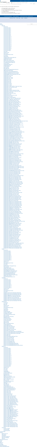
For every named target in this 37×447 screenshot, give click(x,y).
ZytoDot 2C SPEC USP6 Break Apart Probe (11, 426)
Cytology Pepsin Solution (8, 58)
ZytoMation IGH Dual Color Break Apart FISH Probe (12, 296)
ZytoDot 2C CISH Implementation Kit (10, 388)
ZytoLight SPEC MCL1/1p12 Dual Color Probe (11, 187)
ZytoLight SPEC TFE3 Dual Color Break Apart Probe (12, 234)
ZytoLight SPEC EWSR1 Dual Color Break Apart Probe (12, 155)
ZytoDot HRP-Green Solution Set (9, 326)
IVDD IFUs (3, 438)
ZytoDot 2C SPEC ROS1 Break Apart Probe (11, 424)
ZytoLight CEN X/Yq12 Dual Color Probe (10, 95)
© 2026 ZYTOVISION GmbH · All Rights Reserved (26, 16)
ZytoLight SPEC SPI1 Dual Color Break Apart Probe (12, 225)
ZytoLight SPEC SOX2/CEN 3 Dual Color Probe (11, 226)
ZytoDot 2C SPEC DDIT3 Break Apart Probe (11, 404)
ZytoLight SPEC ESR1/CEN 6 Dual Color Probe (11, 152)
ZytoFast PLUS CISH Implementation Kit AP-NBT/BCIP (12, 331)
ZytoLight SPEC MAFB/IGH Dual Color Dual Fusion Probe (13, 182)
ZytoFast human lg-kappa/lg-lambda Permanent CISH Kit (13, 345)
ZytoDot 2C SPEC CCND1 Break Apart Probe (11, 401)
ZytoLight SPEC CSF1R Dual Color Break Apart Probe (12, 134)
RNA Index (5, 304)
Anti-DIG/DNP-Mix (7, 372)
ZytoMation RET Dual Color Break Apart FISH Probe (12, 299)
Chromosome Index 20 (7, 46)
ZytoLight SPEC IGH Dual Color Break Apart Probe (12, 172)
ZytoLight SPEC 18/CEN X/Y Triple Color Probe (11, 90)
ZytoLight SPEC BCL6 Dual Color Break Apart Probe (12, 115)
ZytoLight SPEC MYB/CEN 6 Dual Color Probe (11, 191)
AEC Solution (6, 310)
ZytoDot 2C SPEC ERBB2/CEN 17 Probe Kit (11, 409)
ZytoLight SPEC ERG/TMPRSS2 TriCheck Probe (11, 151)
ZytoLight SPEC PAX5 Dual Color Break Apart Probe (12, 206)
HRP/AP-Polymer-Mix (7, 378)
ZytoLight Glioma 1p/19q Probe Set (9, 97)
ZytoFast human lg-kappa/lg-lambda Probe (11, 343)
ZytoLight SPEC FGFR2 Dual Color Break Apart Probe (12, 159)
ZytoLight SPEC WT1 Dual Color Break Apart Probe (12, 246)
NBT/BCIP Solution (7, 317)
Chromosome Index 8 (7, 34)
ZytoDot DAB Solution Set (8, 325)
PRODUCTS (14, 2)
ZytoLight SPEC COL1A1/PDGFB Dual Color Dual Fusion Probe (14, 131)
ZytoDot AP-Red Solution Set (8, 386)
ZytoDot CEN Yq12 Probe (8, 394)
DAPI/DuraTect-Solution (8, 59)
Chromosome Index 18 (7, 44)
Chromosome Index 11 (7, 37)
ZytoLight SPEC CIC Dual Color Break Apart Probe (12, 128)
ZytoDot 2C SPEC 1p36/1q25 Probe (9, 396)
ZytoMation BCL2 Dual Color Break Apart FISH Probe (12, 293)
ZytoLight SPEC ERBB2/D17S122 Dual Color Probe (12, 148)
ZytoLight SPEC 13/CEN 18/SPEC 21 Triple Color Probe (13, 86)
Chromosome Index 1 (7, 27)
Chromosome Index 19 (7, 45)
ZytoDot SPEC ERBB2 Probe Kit (9, 408)
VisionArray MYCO (7, 428)
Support (1, 432)
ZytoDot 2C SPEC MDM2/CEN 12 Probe (10, 416)
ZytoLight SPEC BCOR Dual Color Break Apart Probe (12, 113)
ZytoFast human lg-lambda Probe (9, 342)
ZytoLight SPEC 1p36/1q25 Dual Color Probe (11, 100)
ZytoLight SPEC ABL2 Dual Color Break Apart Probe (12, 104)
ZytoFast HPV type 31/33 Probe (9, 340)
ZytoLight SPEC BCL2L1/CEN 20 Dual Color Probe (12, 112)
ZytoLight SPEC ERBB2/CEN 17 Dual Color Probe (12, 145)
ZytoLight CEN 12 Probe (8, 85)
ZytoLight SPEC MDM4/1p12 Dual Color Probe (11, 188)
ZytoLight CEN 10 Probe (8, 83)
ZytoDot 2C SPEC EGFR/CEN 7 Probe (10, 406)
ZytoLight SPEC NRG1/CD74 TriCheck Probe (11, 200)
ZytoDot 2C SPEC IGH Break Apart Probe (10, 414)
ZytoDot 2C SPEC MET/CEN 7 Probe (9, 418)
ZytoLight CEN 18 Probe (8, 89)
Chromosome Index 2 (7, 28)
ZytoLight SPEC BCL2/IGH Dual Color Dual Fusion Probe (13, 111)
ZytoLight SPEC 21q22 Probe (8, 92)
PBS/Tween (5, 382)
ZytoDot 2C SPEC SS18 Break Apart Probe (11, 425)
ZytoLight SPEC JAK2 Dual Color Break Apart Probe (12, 176)
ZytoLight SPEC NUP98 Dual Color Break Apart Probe (12, 203)
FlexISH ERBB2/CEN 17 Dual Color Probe (10, 270)
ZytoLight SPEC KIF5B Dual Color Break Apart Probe (12, 178)
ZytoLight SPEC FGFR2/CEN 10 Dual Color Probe (12, 162)
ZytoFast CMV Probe (7, 334)
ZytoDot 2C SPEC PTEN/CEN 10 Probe (10, 422)
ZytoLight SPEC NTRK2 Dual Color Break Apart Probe (12, 201)
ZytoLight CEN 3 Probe (7, 76)
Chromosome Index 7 (7, 33)
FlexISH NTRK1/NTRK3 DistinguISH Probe (10, 274)
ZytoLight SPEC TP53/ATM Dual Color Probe (11, 238)
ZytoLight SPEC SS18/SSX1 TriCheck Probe (11, 227)
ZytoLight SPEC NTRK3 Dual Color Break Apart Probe (12, 202)
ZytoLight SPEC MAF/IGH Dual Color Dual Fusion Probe (13, 181)
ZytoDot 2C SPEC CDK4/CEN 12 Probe (10, 402)
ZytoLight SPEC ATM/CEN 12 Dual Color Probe (11, 105)
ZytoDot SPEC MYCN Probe (8, 421)
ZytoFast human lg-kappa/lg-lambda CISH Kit (11, 344)
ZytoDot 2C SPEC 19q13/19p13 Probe (10, 397)
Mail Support (4, 434)
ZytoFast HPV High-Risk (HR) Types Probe (11, 336)
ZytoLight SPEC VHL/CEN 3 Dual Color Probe (11, 242)
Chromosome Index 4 (7, 30)
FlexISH (3, 249)
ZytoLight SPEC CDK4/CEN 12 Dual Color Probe (11, 125)
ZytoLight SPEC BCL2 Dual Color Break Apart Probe (12, 110)
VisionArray (4, 427)
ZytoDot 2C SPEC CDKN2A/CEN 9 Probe (10, 403)
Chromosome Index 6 (7, 32)
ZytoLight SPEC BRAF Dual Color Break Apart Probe (12, 117)
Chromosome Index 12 (7, 38)
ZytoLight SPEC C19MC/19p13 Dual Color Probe (12, 119)
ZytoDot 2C (4, 346)
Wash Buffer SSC (6, 68)
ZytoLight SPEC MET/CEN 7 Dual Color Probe (11, 189)
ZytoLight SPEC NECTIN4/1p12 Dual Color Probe (12, 195)
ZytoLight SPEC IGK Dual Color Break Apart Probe (12, 173)
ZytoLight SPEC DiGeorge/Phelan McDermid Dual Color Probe (14, 140)
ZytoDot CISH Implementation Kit (9, 387)
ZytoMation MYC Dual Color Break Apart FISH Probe (12, 298)
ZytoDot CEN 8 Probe (7, 391)
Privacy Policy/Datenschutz (4, 446)
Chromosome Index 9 (7, 35)
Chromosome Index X (7, 49)
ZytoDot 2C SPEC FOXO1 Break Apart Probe (11, 413)
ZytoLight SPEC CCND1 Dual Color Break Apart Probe (12, 122)
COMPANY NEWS (18, 2)
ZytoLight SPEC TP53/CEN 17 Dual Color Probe (11, 236)
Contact (1, 443)
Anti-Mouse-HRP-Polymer (8, 312)
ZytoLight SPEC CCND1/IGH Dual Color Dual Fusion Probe (13, 123)
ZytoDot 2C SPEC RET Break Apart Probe (10, 423)
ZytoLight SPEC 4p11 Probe (8, 78)
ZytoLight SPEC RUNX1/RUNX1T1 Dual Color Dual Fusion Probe (14, 221)
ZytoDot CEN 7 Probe (7, 390)
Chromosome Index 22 (7, 48)
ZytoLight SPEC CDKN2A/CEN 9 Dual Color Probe (12, 127)
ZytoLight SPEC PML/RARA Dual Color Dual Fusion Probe (13, 213)
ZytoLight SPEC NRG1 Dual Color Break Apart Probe (12, 197)
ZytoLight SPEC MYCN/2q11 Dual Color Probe (11, 193)
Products (1, 24)
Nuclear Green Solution (8, 319)
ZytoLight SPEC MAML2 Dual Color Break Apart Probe (13, 184)
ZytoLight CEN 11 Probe (8, 84)
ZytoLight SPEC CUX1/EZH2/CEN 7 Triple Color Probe (12, 136)
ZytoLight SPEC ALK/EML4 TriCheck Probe (11, 108)
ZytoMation (4, 277)
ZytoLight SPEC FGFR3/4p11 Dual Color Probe (11, 163)
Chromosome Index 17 (7, 43)
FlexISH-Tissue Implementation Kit (9, 272)
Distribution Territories (4, 439)
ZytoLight (3, 25)
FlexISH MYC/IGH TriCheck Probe (9, 269)
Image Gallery (6, 56)
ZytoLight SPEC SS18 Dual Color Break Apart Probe (12, 228)
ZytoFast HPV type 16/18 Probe (9, 339)
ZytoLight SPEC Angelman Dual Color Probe (11, 109)
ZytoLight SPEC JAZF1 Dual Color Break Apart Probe (12, 177)
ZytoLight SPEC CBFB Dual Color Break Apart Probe (12, 120)
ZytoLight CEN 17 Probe (8, 88)
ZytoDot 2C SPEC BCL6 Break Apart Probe (11, 400)
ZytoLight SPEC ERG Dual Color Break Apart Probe (12, 150)
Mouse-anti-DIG (6, 315)
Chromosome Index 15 (7, 41)
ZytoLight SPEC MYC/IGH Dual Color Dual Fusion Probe (13, 192)
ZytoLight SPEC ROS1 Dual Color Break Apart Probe (12, 220)
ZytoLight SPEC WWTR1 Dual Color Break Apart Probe (13, 247)
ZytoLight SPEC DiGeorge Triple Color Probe (11, 141)
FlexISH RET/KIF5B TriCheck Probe (9, 273)
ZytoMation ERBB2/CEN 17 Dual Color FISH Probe (12, 295)
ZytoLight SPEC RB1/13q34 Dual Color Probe (11, 218)
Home (1, 23)
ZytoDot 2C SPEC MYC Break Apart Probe (10, 420)
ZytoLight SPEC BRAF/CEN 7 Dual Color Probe (11, 118)
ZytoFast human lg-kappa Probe (9, 341)
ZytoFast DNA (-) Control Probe (9, 328)
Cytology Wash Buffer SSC (8, 64)
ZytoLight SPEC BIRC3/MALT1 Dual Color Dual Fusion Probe (14, 116)
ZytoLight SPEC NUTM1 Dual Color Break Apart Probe (13, 204)
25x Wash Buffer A (7, 66)
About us (1, 442)
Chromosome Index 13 (7, 39)
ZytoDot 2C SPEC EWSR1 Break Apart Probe (11, 411)
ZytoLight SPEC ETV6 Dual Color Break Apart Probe (12, 154)
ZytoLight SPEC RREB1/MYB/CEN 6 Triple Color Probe (12, 223)
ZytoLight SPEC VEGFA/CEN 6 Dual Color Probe (11, 241)
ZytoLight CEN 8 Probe (7, 81)
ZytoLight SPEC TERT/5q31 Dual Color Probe (11, 233)
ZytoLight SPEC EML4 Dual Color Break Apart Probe (12, 144)
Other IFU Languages (5, 437)
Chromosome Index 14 (7, 40)
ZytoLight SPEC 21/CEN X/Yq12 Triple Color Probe (12, 91)
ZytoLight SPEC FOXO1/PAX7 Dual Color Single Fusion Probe (14, 167)
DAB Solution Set (6, 375)
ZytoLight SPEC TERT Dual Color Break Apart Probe (12, 232)
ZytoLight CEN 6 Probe (7, 79)
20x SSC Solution (6, 63)
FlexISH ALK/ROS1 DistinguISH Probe (10, 265)
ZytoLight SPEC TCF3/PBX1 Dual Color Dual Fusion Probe (13, 230)
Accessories (6, 55)
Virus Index (5, 303)
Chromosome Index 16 (7, 42)
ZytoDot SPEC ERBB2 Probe (8, 407)
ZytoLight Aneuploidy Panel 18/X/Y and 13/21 (11, 72)
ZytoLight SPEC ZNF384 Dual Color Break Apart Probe (13, 244)
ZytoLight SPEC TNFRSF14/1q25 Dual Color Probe (12, 235)
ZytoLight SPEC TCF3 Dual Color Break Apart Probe (12, 229)
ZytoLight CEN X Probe (7, 94)
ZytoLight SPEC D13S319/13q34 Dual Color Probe (12, 138)
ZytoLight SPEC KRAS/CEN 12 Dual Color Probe (11, 180)
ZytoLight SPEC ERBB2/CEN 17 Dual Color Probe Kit (12, 146)
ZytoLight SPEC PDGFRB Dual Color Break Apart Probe (13, 209)
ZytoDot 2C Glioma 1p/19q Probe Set (10, 395)
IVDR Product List (5, 433)
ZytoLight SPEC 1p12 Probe (8, 75)
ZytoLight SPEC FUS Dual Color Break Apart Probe (12, 169)
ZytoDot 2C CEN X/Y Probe (8, 393)
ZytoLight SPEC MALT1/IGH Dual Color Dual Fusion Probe (13, 183)
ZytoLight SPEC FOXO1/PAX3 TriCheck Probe (11, 168)
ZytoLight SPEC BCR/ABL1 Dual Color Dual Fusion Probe (13, 114)
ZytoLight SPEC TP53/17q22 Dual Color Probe (11, 237)
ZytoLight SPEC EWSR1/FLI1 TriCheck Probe (11, 156)
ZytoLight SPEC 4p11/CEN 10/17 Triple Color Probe (12, 98)
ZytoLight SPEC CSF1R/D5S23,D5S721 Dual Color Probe (13, 135)
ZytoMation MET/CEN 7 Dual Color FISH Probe (11, 297)
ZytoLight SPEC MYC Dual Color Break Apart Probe (12, 198)
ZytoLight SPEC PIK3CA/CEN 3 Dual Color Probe (12, 210)
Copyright (1, 444)
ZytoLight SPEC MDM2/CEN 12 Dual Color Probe (12, 185)
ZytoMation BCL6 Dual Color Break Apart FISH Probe (12, 294)
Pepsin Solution (6, 67)
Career (1, 440)
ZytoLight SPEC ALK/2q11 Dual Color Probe (11, 107)
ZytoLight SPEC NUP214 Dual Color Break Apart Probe (13, 205)
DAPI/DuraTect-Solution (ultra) (9, 60)
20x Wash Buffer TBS (7, 65)
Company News (2, 431)
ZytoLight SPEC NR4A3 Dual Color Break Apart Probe (12, 196)
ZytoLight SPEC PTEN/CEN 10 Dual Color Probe (11, 215)
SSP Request (4, 435)
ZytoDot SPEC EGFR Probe (8, 405)
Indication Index (6, 52)
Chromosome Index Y (7, 50)
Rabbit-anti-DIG (6, 322)
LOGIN (31, 3)
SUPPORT (23, 2)
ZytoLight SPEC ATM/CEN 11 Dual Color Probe (11, 103)
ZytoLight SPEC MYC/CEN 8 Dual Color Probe (11, 194)
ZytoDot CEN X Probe (7, 392)
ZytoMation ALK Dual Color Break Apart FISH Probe (12, 292)
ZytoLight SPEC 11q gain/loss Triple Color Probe (12, 99)
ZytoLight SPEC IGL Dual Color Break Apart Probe (12, 171)
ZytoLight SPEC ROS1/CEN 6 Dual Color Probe (11, 222)
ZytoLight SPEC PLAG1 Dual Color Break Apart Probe (12, 212)
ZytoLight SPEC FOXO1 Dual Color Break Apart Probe (12, 165)
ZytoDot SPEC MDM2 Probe (8, 417)
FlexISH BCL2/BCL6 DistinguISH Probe (10, 271)
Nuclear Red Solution (7, 320)
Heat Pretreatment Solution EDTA (9, 314)
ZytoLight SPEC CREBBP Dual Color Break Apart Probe (13, 132)
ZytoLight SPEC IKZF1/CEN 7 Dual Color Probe (11, 174)
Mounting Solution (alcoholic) (9, 316)
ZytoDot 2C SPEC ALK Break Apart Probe (10, 398)
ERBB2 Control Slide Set (8, 376)
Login (1, 441)
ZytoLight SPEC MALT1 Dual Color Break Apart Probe (12, 186)
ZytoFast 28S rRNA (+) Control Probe (10, 329)
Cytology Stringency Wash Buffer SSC (10, 57)
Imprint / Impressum (16, 16)
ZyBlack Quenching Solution (8, 70)
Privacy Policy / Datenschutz (8, 16)
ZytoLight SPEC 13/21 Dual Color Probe (10, 87)
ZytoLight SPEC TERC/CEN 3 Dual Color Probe (11, 231)
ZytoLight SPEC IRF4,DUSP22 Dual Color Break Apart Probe (13, 175)
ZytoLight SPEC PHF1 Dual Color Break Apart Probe (12, 211)
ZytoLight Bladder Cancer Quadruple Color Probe (12, 74)
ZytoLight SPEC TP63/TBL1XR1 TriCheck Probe (11, 239)
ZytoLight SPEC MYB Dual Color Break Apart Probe (12, 190)
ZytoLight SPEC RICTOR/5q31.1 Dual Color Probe (12, 219)
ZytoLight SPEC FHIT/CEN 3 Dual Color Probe (11, 164)
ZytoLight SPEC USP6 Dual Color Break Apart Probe (12, 240)
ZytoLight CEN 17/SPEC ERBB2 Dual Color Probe (12, 147)
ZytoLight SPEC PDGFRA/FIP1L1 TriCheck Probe (11, 208)
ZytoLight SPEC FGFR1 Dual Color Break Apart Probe (12, 157)
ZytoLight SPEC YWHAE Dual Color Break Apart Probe (13, 248)
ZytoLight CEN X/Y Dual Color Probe (10, 93)
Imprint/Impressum (3, 445)
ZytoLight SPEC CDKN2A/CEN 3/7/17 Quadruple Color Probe (14, 126)
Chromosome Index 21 (7, 47)
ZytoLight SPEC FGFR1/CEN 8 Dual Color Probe (11, 158)
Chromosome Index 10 (7, 36)
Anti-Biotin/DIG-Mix (7, 311)
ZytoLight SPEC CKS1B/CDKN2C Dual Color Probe (12, 129)
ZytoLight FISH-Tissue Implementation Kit (11, 71)
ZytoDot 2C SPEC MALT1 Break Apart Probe (11, 415)
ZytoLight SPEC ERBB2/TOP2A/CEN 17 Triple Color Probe (13, 149)
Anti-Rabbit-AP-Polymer (8, 313)
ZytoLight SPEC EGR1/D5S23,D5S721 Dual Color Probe (13, 143)
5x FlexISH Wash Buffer (7, 267)
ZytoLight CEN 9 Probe (7, 82)
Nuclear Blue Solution (7, 318)
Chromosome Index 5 (7, 31)
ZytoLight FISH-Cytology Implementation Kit (11, 69)
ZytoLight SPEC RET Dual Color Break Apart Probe (12, 217)
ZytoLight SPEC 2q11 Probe (8, 77)
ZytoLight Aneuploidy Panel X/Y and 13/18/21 (11, 73)
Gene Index (5, 51)
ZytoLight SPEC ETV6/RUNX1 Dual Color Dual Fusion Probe (13, 153)
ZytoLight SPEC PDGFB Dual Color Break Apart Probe (12, 207)
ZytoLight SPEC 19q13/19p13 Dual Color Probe (11, 101)
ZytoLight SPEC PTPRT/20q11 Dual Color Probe (11, 216)
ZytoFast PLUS (4, 301)
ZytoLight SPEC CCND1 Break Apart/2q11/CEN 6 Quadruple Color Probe (16, 121)
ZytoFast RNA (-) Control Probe (9, 330)
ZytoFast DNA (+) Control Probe (9, 327)
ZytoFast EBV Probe (7, 335)
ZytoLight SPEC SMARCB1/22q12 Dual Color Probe (12, 224)
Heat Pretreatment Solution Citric (9, 61)
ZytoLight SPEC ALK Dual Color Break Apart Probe (12, 106)
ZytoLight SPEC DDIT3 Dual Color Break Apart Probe (12, 139)
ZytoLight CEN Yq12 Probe (8, 96)
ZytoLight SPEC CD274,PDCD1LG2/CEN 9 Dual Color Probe (13, 124)
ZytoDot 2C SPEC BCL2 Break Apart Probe (11, 399)
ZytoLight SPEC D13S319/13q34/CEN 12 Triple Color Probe (13, 137)
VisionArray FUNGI (7, 430)
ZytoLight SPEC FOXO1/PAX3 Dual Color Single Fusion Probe (14, 166)
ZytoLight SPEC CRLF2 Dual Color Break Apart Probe (12, 133)
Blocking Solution (6, 374)
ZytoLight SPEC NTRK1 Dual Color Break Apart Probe (12, 199)
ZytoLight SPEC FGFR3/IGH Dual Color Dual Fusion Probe (13, 161)
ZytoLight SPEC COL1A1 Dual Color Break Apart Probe (13, 130)
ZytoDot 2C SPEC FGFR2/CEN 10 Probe (10, 412)
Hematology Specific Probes (8, 54)
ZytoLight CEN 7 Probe (7, 80)
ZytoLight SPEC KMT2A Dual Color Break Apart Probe (12, 179)
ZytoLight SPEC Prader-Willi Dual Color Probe (11, 214)
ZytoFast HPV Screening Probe (9, 337)
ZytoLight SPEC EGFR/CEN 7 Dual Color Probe (11, 142)
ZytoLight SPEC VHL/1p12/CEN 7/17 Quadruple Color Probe (14, 243)
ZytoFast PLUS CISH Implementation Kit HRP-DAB (12, 333)
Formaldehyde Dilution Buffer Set (9, 62)
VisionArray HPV (6, 429)
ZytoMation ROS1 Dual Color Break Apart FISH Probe (12, 300)
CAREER (26, 2)
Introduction (6, 26)
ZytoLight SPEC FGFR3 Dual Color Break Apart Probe (12, 160)
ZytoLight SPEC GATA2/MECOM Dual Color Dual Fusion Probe (14, 170)
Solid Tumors (6, 53)
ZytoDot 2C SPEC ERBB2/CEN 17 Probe (10, 410)
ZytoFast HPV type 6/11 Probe (9, 338)
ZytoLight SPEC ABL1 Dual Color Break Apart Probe (12, 102)
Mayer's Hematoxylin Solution (9, 323)
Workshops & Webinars (6, 436)
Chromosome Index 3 (7, 29)
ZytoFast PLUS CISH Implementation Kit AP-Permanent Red (14, 332)
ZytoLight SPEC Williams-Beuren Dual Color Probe (12, 245)
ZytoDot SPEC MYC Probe (8, 419)
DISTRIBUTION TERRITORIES (16, 4)
